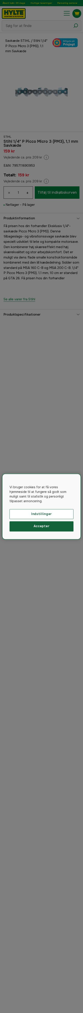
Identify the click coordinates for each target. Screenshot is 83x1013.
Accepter (42, 526)
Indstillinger (41, 514)
